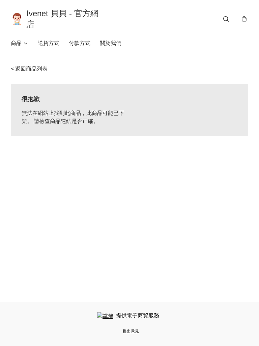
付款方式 (79, 43)
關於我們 (110, 43)
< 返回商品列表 (29, 69)
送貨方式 (48, 43)
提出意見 (131, 331)
